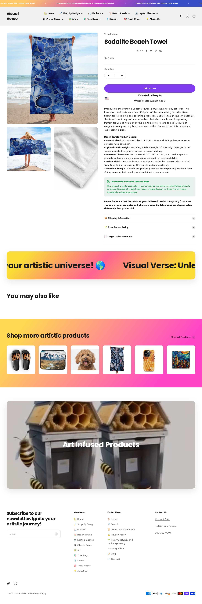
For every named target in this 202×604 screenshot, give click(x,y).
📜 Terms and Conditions (121, 529)
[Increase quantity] (122, 75)
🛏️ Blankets (94, 13)
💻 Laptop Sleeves (145, 13)
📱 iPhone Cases (51, 19)
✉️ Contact (113, 559)
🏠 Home (112, 519)
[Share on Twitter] (151, 50)
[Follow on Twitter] (8, 583)
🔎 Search (112, 524)
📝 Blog (111, 553)
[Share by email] (160, 50)
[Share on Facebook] (146, 50)
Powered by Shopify (37, 593)
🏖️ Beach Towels (118, 13)
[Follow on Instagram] (15, 583)
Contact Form (162, 519)
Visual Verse (111, 34)
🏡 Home (49, 13)
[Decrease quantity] (108, 75)
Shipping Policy (115, 548)
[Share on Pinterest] (156, 50)
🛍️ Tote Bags (91, 19)
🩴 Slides (111, 19)
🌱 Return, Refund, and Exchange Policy (120, 541)
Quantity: (109, 69)
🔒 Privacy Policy (116, 534)
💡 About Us (153, 19)
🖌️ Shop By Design (69, 13)
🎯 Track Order (132, 19)
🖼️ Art (72, 19)
